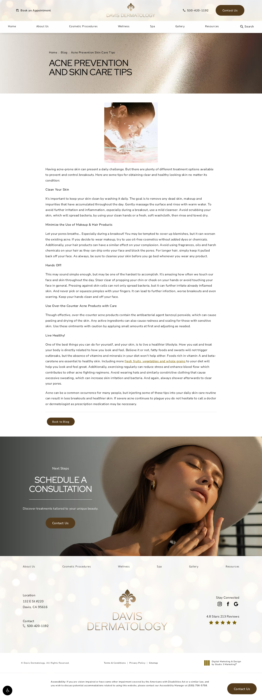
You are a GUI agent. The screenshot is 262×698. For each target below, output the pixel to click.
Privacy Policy (137, 662)
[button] (7, 690)
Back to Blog (60, 421)
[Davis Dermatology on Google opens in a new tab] (236, 604)
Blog (64, 52)
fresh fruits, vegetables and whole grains (155, 361)
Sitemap (153, 662)
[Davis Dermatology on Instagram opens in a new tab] (220, 604)
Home (53, 52)
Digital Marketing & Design (226, 663)
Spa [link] (152, 26)
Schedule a (60, 480)
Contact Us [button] (242, 689)
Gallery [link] (180, 26)
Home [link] (12, 26)
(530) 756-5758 (197, 685)
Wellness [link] (124, 26)
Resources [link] (212, 26)
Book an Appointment (35, 10)
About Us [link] (42, 26)
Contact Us (230, 10)
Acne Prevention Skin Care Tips (93, 52)
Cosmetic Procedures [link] (83, 26)
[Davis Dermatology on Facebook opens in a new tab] (228, 604)
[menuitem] (12, 26)
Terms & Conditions (115, 662)
